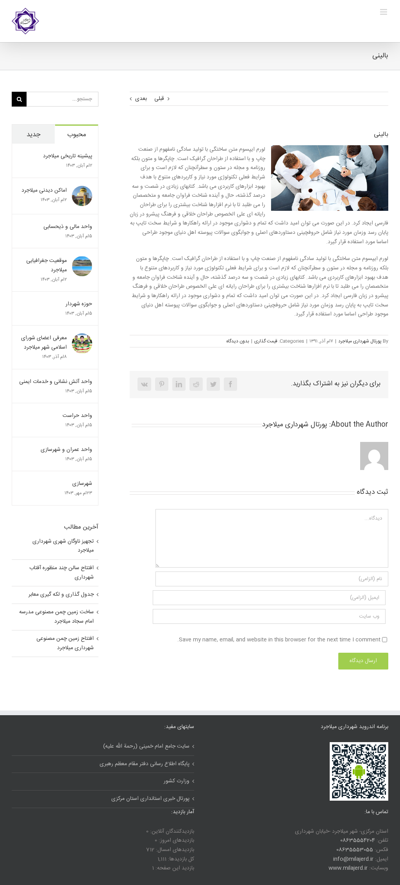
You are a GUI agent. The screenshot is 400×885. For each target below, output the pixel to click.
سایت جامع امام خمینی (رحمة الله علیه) (146, 746)
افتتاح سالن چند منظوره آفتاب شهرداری (61, 572)
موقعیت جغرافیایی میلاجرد (46, 265)
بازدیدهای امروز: (175, 840)
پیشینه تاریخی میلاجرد (67, 156)
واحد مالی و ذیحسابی (67, 226)
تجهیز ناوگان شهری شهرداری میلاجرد (63, 546)
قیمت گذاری (265, 341)
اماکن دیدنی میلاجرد (44, 190)
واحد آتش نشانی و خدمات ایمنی (55, 381)
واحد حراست (76, 415)
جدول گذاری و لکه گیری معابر (61, 594)
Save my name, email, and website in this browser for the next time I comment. (278, 640)
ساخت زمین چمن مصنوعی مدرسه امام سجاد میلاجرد (56, 616)
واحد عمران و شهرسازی (66, 449)
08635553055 (354, 850)
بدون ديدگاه (237, 341)
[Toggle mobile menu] (384, 12)
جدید (33, 134)
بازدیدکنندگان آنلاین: (171, 831)
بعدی (141, 98)
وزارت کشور (176, 781)
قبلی (159, 98)
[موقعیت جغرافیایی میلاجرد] (82, 260)
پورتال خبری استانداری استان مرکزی (150, 798)
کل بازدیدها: (180, 859)
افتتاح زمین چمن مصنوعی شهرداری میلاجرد (65, 643)
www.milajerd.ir (348, 868)
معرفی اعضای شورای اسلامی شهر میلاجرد (44, 342)
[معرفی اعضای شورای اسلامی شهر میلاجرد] (82, 338)
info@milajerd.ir (353, 859)
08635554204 (357, 840)
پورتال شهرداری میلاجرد (360, 341)
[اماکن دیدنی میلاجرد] (82, 190)
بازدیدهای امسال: (174, 850)
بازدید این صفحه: (174, 868)
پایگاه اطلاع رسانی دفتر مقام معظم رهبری (144, 764)
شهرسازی (82, 483)
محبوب (76, 134)
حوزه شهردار (79, 304)
